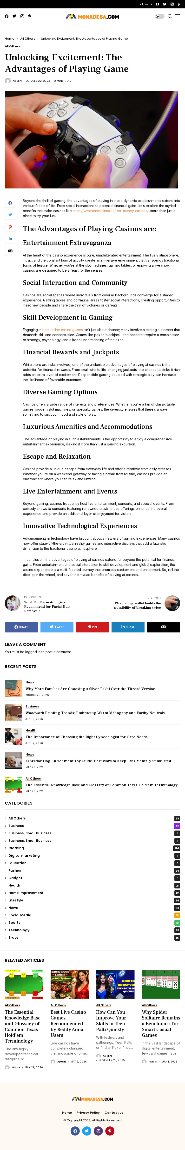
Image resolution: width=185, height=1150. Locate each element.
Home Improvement (93, 892)
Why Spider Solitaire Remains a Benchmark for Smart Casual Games (161, 1023)
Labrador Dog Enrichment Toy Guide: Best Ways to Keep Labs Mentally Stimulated (98, 761)
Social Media (93, 915)
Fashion (93, 870)
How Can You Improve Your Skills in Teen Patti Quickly (111, 1021)
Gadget (93, 877)
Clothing (93, 848)
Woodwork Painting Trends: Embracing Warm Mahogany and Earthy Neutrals (95, 713)
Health (93, 885)
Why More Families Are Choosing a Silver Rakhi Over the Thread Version (91, 689)
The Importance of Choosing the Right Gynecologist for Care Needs (87, 737)
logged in (32, 652)
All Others (27, 38)
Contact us (114, 1113)
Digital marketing (93, 855)
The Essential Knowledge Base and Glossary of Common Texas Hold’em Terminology (102, 785)
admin (17, 81)
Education (93, 863)
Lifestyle (93, 900)
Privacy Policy (88, 1113)
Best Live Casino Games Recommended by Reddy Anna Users (68, 1023)
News (93, 907)
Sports (93, 922)
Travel (93, 937)
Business (93, 825)
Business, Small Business (93, 833)
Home (9, 38)
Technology (93, 930)
